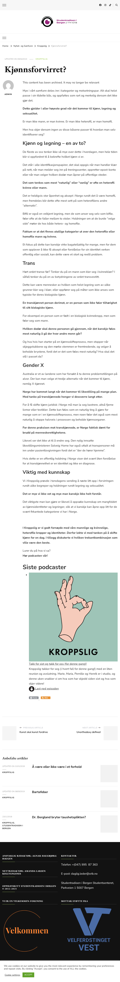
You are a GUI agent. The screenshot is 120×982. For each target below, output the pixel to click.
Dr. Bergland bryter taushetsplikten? (59, 817)
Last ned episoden (46, 688)
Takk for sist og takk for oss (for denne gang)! (58, 664)
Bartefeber (40, 792)
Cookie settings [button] (12, 975)
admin (8, 94)
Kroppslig (42, 59)
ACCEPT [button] (28, 974)
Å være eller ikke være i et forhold (57, 767)
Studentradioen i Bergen (12, 827)
